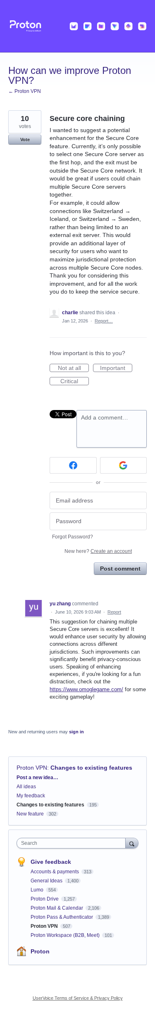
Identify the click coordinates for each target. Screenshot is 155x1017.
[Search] (131, 843)
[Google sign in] (123, 465)
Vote (25, 139)
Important (116, 368)
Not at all (73, 368)
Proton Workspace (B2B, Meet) (66, 935)
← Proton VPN (24, 91)
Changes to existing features (91, 767)
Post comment (120, 568)
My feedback (31, 796)
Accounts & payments (55, 872)
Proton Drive (45, 899)
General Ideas (47, 881)
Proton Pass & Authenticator (62, 917)
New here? (98, 551)
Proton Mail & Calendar (57, 908)
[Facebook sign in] (73, 465)
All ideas (26, 786)
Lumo (38, 890)
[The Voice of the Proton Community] (77, 26)
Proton (40, 951)
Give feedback (51, 861)
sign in (76, 731)
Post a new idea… (37, 777)
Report (114, 611)
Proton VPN (32, 767)
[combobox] (73, 843)
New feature (30, 814)
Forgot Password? (72, 537)
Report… (104, 320)
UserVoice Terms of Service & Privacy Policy (78, 998)
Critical (74, 381)
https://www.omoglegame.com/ (86, 689)
